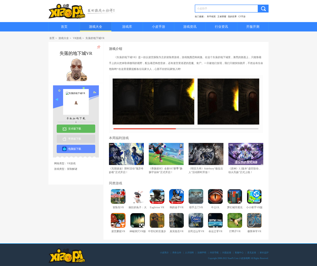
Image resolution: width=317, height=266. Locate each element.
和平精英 (211, 16)
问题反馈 (226, 252)
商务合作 (176, 252)
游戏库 (127, 27)
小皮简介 (164, 252)
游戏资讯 (189, 27)
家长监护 (264, 252)
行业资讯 (221, 27)
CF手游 (241, 16)
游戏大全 (95, 27)
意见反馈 (251, 252)
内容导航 (214, 252)
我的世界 (232, 16)
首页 (64, 27)
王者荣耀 (221, 16)
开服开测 (252, 27)
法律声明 (201, 252)
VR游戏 (77, 38)
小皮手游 (158, 27)
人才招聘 (189, 252)
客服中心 (239, 252)
